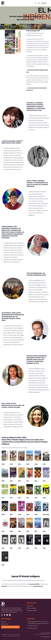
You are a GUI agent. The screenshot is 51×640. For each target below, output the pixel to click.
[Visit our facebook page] (4, 615)
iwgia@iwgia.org (38, 586)
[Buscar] (36, 3)
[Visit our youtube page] (7, 615)
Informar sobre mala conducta (10, 627)
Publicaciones (4, 624)
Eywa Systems (47, 634)
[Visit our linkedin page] (10, 615)
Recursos (3, 621)
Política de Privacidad (45, 633)
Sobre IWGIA (30, 605)
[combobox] (43, 3)
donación (4, 586)
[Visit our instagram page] (2, 615)
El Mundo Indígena (31, 608)
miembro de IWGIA (34, 584)
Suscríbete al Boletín (32, 610)
